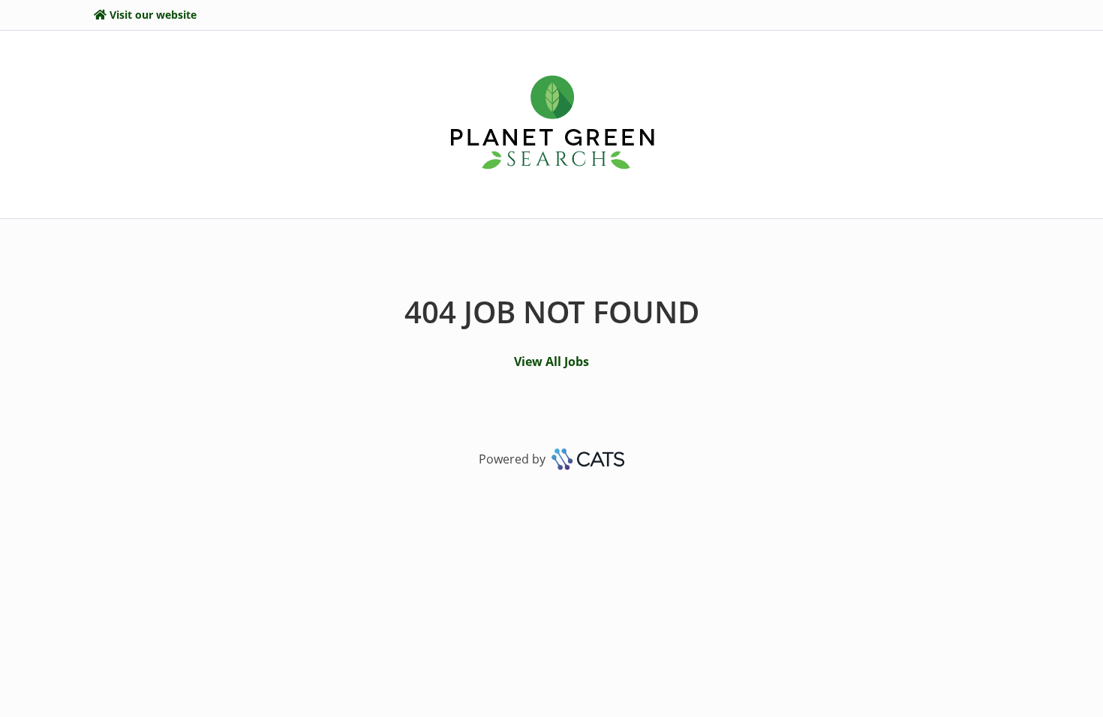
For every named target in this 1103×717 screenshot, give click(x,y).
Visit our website (153, 15)
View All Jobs (551, 361)
